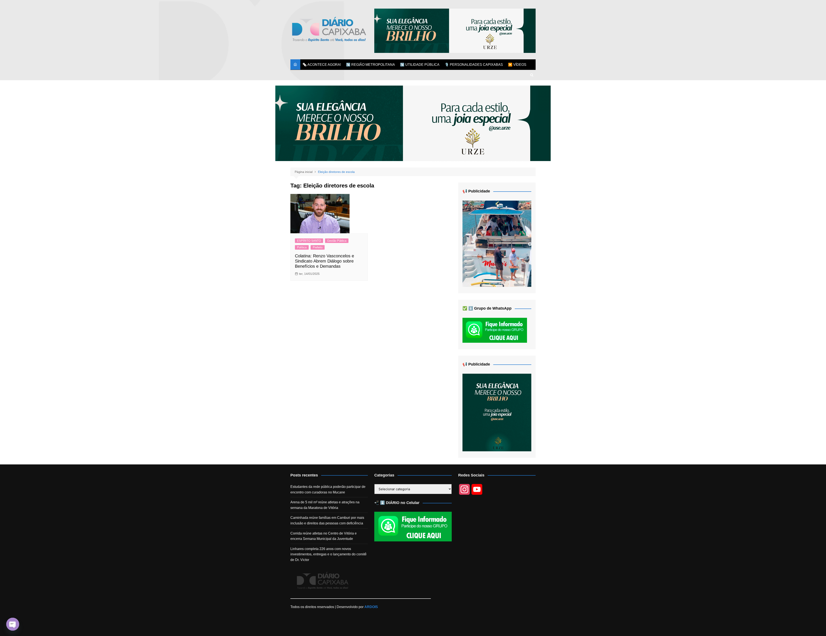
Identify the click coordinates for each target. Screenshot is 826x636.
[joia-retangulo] (496, 412)
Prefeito (317, 247)
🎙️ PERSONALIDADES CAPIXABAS (474, 64)
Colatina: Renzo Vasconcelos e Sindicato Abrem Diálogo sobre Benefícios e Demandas (324, 261)
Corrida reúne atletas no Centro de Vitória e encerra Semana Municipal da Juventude (323, 536)
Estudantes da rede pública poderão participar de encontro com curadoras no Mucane (327, 489)
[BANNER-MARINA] (496, 243)
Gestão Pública (336, 240)
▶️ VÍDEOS (517, 64)
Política (302, 247)
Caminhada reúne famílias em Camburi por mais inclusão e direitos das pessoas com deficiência (327, 520)
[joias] (455, 30)
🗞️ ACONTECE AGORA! (321, 64)
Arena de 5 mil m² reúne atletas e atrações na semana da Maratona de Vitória (324, 505)
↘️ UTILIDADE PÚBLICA (419, 64)
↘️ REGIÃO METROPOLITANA (370, 64)
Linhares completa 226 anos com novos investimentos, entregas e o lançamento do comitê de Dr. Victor (328, 554)
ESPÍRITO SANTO (309, 240)
